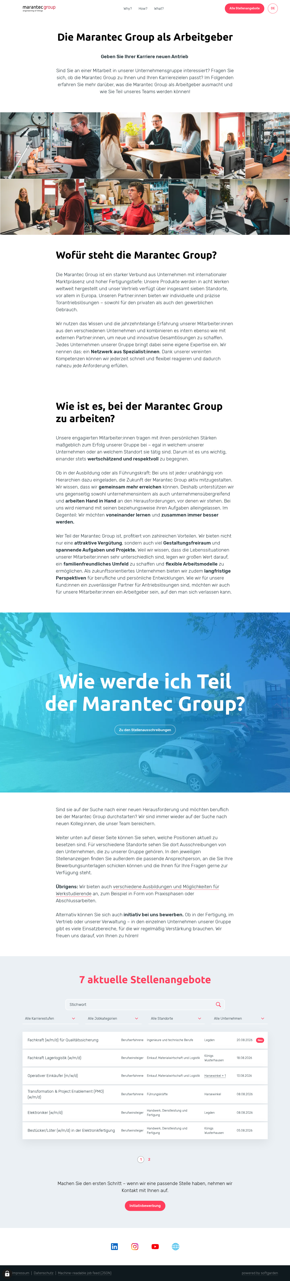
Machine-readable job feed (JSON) (84, 1273)
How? (143, 9)
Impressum (20, 1273)
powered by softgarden (260, 1273)
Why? (128, 9)
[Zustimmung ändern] (7, 1274)
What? (159, 9)
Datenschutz (43, 1273)
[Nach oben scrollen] (39, 8)
